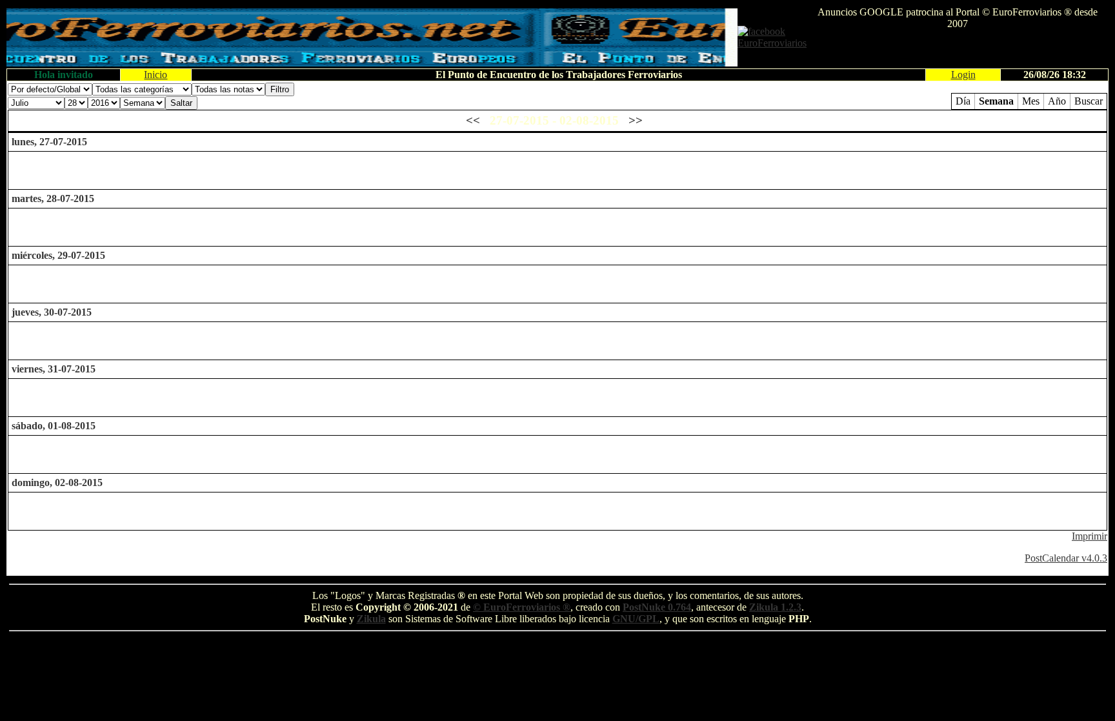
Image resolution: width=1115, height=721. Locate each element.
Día (963, 101)
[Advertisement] (958, 49)
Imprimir (1089, 536)
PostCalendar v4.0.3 (1066, 558)
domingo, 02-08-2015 (57, 482)
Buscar (1088, 101)
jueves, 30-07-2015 (52, 312)
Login (963, 74)
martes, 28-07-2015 (53, 198)
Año (1057, 101)
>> (635, 120)
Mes (1031, 101)
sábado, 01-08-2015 (53, 425)
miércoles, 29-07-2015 (58, 255)
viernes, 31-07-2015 (53, 368)
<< (473, 120)
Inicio (155, 74)
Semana (996, 101)
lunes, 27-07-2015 (49, 141)
